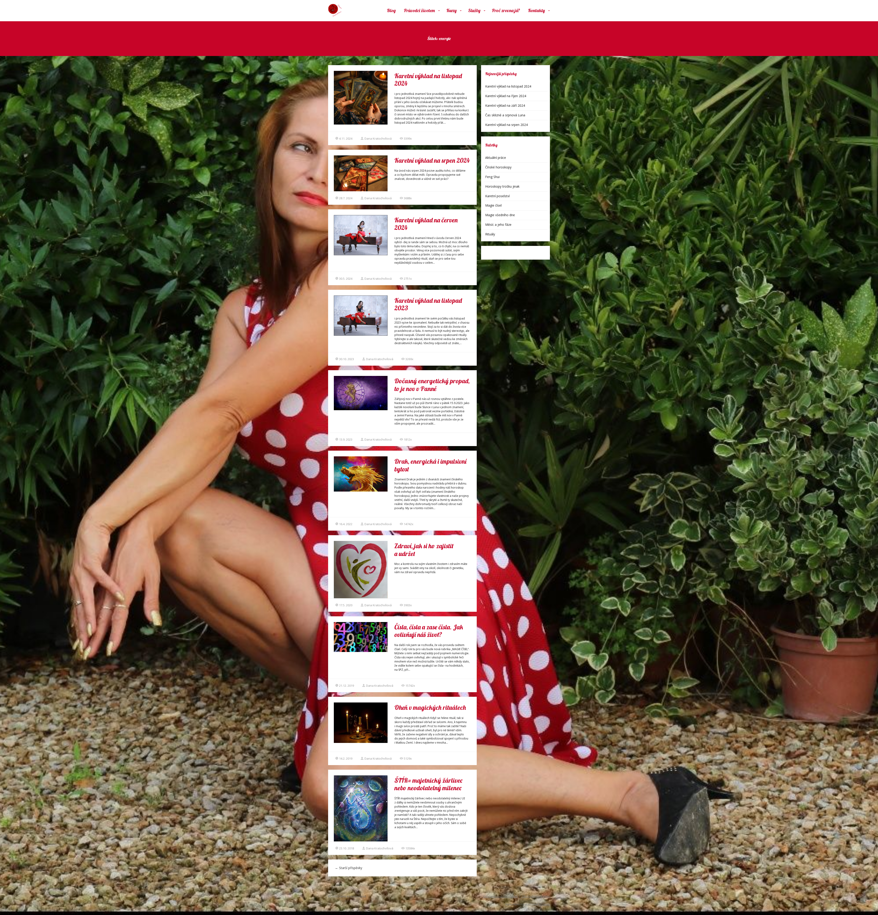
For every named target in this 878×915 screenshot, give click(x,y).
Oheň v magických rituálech (430, 707)
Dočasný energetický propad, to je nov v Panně (432, 385)
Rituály (490, 234)
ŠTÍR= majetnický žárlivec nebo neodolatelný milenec (428, 784)
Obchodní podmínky (536, 896)
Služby (474, 10)
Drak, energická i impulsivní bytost (430, 465)
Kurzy (451, 10)
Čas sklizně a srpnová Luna (505, 115)
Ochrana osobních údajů (500, 896)
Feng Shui (492, 177)
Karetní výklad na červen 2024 (426, 224)
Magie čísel (493, 205)
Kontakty (536, 10)
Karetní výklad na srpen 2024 (432, 160)
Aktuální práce (495, 157)
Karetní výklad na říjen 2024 (505, 96)
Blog (391, 10)
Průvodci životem (419, 10)
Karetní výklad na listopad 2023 (428, 304)
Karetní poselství (497, 196)
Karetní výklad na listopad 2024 (428, 80)
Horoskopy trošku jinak (502, 186)
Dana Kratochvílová (378, 138)
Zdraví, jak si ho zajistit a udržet (424, 550)
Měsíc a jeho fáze (498, 224)
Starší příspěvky (348, 868)
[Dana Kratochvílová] (335, 10)
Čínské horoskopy (498, 167)
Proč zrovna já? (506, 10)
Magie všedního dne (500, 215)
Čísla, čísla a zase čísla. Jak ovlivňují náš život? (428, 631)
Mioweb (544, 904)
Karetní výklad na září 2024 (505, 105)
